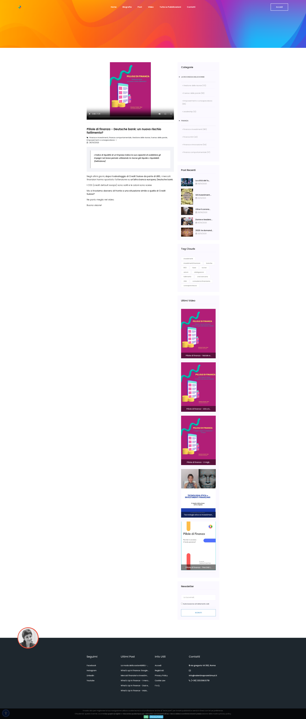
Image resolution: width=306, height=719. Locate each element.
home (114, 7)
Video (151, 7)
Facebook (91, 665)
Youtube (90, 680)
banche (209, 263)
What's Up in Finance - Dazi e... (135, 685)
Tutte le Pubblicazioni (170, 7)
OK (146, 717)
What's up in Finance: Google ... (135, 670)
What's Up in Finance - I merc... (135, 680)
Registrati (159, 670)
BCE (185, 268)
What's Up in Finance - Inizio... (134, 690)
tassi (194, 268)
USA (185, 281)
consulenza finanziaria (201, 281)
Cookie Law (160, 680)
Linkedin (90, 675)
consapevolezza (190, 285)
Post (140, 7)
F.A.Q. (157, 685)
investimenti (188, 259)
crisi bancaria (202, 276)
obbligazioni (199, 272)
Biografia (127, 7)
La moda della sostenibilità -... (134, 665)
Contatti (191, 7)
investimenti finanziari (192, 263)
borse (204, 268)
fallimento (187, 276)
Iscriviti (198, 612)
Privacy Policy (156, 717)
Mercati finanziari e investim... (134, 675)
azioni (186, 272)
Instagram (91, 670)
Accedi (279, 7)
